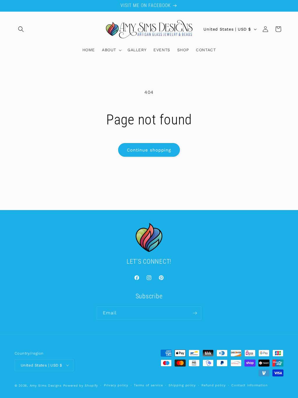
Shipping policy (182, 385)
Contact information (249, 385)
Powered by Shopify (80, 386)
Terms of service (148, 385)
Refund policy (213, 385)
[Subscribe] (194, 313)
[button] (21, 29)
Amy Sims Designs (46, 386)
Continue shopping (149, 150)
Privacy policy (116, 385)
